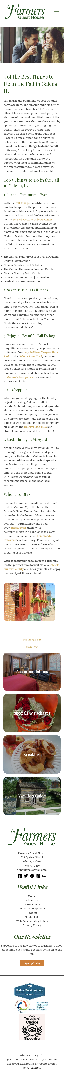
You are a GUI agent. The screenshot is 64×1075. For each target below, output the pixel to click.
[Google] (32, 876)
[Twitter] (26, 876)
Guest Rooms (32, 904)
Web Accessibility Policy (32, 921)
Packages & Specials (32, 908)
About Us (32, 900)
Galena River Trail (30, 356)
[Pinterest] (38, 876)
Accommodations (32, 671)
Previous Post (32, 640)
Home (32, 896)
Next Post (32, 646)
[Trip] (44, 876)
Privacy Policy (32, 925)
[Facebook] (20, 876)
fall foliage (23, 203)
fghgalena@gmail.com (32, 869)
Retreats (32, 912)
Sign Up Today (32, 963)
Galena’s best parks (20, 377)
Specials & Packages (32, 713)
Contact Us (32, 917)
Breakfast (32, 754)
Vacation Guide (32, 795)
